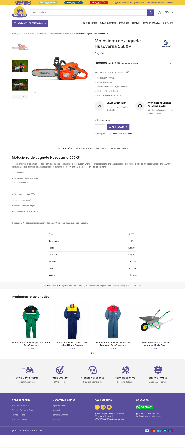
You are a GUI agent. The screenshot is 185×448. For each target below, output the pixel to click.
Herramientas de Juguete (95, 286)
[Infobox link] (114, 106)
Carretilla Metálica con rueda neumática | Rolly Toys (154, 344)
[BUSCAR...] (150, 12)
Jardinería (133, 262)
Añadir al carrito (118, 127)
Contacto (57, 410)
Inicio (14, 34)
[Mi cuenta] (159, 12)
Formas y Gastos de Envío (22, 410)
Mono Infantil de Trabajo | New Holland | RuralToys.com (72, 344)
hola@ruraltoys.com (153, 416)
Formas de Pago (18, 415)
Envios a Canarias (60, 415)
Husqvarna (132, 248)
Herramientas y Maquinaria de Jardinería (54, 34)
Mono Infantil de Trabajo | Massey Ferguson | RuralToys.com (113, 344)
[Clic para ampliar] (35, 93)
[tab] (64, 147)
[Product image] (31, 321)
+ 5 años (133, 269)
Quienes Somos (59, 406)
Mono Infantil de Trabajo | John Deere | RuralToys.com (31, 344)
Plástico (133, 275)
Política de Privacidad (21, 406)
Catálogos (57, 420)
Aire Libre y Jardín (26, 34)
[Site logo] (19, 12)
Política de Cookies (19, 420)
